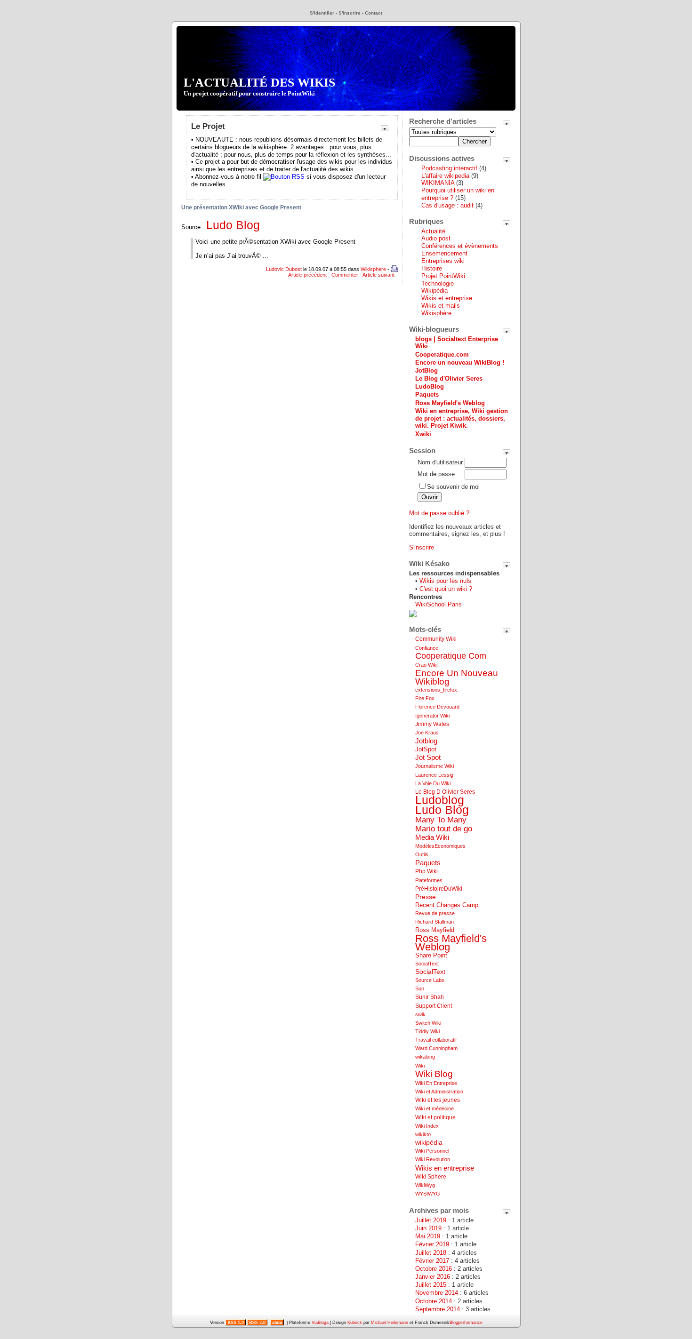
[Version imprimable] (394, 269)
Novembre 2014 (436, 1292)
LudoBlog (429, 386)
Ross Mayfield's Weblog (450, 402)
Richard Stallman (434, 922)
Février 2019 (432, 1244)
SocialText (427, 963)
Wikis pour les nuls (445, 580)
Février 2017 (432, 1260)
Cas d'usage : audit (447, 205)
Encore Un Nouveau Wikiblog (456, 677)
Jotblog (426, 741)
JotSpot (425, 749)
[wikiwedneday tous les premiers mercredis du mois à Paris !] (413, 615)
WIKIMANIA (437, 182)
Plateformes (429, 880)
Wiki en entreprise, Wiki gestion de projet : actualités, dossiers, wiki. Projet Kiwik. (461, 418)
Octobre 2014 (433, 1301)
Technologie (437, 283)
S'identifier (322, 13)
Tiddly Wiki (427, 1031)
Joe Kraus (427, 732)
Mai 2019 (427, 1236)
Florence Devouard (437, 706)
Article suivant (378, 275)
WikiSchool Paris (438, 604)
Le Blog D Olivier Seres (445, 792)
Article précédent (307, 275)
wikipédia (429, 1142)
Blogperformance (466, 1322)
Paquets (427, 394)
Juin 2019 (428, 1228)
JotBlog (426, 370)
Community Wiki (436, 639)
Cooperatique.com (442, 354)
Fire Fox (425, 698)
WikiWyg (425, 1185)
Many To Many (441, 819)
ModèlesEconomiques (440, 846)
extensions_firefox (436, 690)
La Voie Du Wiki (433, 783)
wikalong (425, 1057)
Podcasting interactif (449, 168)
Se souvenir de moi (453, 486)
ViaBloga (320, 1322)
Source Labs (429, 980)
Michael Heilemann (389, 1322)
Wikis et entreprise (446, 298)
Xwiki (423, 434)
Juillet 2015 (430, 1284)
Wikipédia (434, 290)
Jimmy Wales (432, 724)
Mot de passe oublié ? (439, 513)
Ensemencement (444, 253)
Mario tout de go (443, 828)
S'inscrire (349, 13)
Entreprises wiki (443, 260)
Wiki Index (427, 1126)
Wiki (420, 1065)
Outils (421, 854)
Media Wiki (432, 837)
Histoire (431, 268)
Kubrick (354, 1322)
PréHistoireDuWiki (438, 888)
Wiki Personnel (432, 1151)
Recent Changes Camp (446, 905)
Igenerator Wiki (432, 715)
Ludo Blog (233, 224)
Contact (373, 13)
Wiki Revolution (432, 1159)
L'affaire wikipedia (446, 175)
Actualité (433, 231)
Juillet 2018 (430, 1252)
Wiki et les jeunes (437, 1100)
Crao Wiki (426, 665)
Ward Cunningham (436, 1048)
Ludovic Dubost (284, 269)
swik (420, 1014)
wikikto (423, 1134)
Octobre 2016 (433, 1268)
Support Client (433, 1006)
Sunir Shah (429, 997)
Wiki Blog (434, 1074)
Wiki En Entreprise (436, 1083)
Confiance (426, 648)
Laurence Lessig (434, 775)
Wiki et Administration (439, 1091)
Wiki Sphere (430, 1176)
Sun (419, 988)
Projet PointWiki (443, 275)
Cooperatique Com (450, 656)
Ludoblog (439, 799)
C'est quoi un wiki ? (445, 588)
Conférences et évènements (459, 245)
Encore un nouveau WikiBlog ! (459, 362)
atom (277, 1322)
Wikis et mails (440, 305)
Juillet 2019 (430, 1220)
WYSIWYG (427, 1193)
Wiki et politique (435, 1117)
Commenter (344, 275)
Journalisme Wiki (434, 766)
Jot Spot (428, 757)
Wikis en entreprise (444, 1168)
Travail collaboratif (436, 1040)
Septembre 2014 (437, 1309)
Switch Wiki (428, 1023)
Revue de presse (435, 913)
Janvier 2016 (432, 1276)
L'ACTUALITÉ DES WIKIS (259, 86)
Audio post (436, 238)
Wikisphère (373, 269)
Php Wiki (426, 871)
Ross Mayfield (434, 929)
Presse (425, 897)
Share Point (431, 955)
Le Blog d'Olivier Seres (449, 378)
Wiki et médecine (434, 1108)
